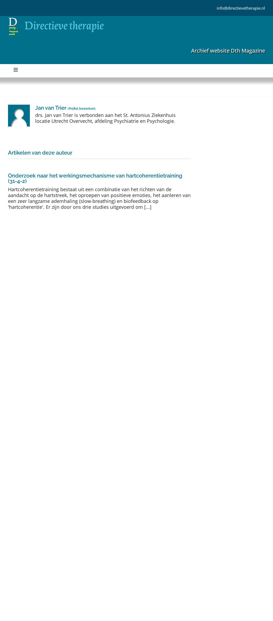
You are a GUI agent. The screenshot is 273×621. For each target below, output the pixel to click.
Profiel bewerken (81, 109)
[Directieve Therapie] (56, 18)
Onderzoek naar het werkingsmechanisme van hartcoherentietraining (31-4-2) (95, 178)
